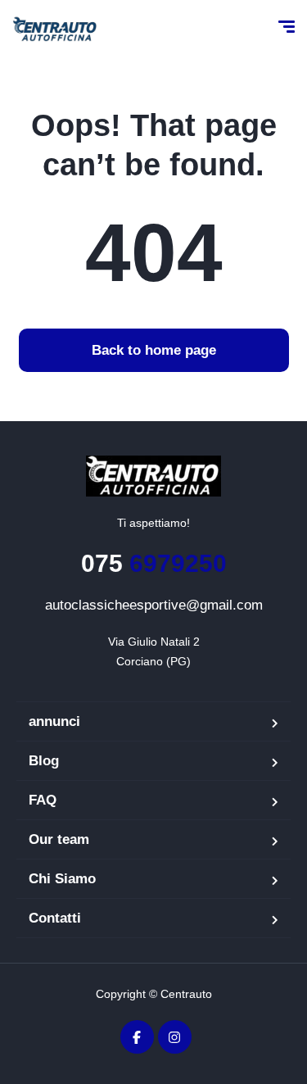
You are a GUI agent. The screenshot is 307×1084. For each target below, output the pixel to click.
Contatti (55, 918)
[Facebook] (137, 1037)
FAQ (42, 800)
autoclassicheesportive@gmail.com (154, 605)
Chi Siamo (62, 879)
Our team (59, 839)
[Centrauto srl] (54, 29)
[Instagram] (175, 1037)
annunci (54, 721)
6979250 (154, 563)
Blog (44, 761)
